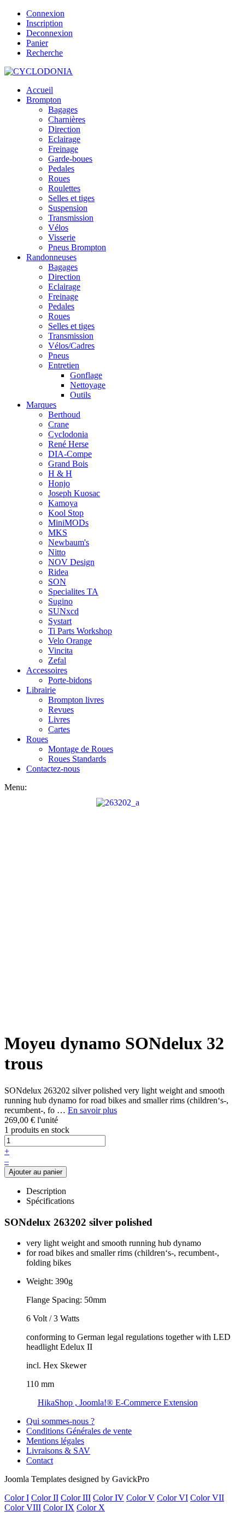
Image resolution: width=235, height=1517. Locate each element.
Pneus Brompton (77, 247)
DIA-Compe (70, 453)
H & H (60, 473)
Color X (91, 1507)
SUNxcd (63, 611)
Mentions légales (55, 1440)
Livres (59, 719)
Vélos (58, 227)
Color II (44, 1497)
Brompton (43, 99)
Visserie (61, 237)
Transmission (70, 217)
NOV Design (71, 562)
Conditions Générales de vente (79, 1431)
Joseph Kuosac (74, 493)
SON (57, 581)
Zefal (57, 660)
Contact (39, 1460)
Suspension (67, 208)
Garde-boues (70, 158)
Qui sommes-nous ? (60, 1421)
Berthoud (64, 414)
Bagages (63, 109)
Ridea (58, 572)
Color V (140, 1497)
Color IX (58, 1507)
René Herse (68, 444)
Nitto (57, 552)
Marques (41, 404)
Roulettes (64, 188)
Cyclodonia (68, 434)
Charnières (66, 119)
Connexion (45, 13)
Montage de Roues (80, 749)
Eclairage (64, 139)
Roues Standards (77, 758)
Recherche (44, 52)
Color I (16, 1497)
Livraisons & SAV (58, 1450)
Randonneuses (51, 257)
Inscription (44, 23)
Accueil (39, 90)
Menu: (15, 787)
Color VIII (22, 1507)
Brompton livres (76, 699)
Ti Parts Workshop (80, 631)
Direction (64, 129)
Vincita (60, 650)
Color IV (108, 1497)
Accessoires (46, 670)
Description (46, 1191)
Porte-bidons (70, 680)
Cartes (59, 729)
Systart (60, 621)
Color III (76, 1497)
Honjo (59, 483)
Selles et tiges (71, 198)
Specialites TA (73, 591)
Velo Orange (70, 640)
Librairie (41, 690)
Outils (80, 394)
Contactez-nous (53, 768)
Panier (37, 43)
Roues (59, 178)
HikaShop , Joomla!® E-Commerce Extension (118, 1402)
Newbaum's (68, 542)
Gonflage (86, 375)
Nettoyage (87, 385)
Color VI (172, 1497)
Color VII (207, 1497)
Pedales (61, 168)
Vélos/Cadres (71, 345)
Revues (61, 709)
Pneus (58, 355)
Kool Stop (66, 513)
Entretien (63, 365)
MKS (57, 532)
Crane (58, 424)
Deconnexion (49, 33)
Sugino (60, 601)
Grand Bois (68, 463)
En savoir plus (92, 1110)
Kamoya (63, 503)
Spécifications (50, 1201)
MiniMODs (68, 522)
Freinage (63, 149)
